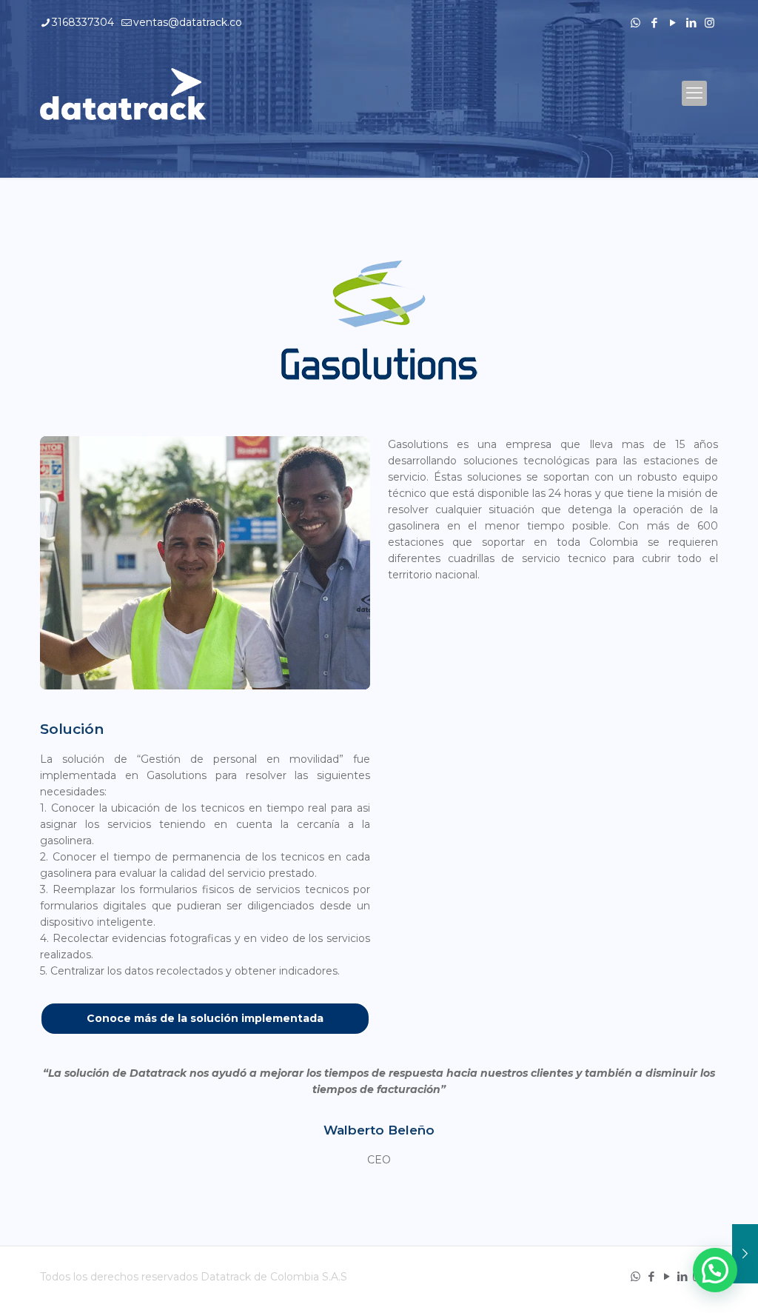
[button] (715, 1270)
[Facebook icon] (654, 23)
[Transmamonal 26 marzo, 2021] (745, 1253)
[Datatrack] (123, 93)
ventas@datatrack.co (187, 22)
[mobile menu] (694, 93)
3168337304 (83, 22)
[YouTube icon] (672, 23)
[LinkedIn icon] (691, 23)
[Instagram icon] (709, 23)
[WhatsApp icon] (635, 23)
